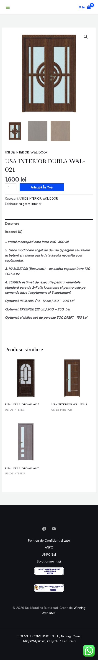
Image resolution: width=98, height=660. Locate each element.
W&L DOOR (39, 152)
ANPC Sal (49, 554)
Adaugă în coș (42, 187)
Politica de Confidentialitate (49, 540)
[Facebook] (44, 529)
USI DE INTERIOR (17, 152)
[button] (86, 37)
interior (36, 204)
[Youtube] (54, 529)
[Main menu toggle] (7, 7)
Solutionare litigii (49, 561)
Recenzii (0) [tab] (13, 232)
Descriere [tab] (12, 223)
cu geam (24, 204)
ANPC (49, 547)
